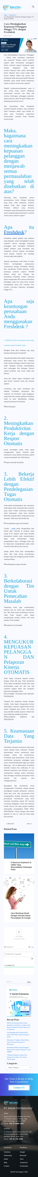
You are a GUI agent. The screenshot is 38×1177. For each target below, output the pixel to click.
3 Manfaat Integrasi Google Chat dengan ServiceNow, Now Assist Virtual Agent (17, 1057)
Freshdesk (14, 232)
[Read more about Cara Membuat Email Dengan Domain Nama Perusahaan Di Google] (19, 892)
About (6, 1159)
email (13, 528)
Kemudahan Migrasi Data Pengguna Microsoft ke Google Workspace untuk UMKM (18, 1050)
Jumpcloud (23, 1162)
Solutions (7, 1152)
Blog (5, 1162)
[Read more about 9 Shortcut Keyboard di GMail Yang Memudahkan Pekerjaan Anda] (19, 846)
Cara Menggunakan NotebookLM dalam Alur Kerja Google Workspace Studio (18, 1035)
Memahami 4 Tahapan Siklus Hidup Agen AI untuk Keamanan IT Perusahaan (18, 1042)
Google (22, 1152)
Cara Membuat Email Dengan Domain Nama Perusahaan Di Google (20, 915)
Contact (6, 1166)
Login (32, 947)
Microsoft (23, 1155)
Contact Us (19, 1087)
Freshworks (24, 1166)
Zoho (21, 1159)
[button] (33, 7)
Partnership (8, 1155)
